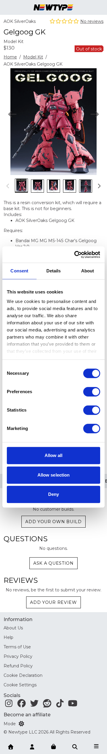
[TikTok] (60, 704)
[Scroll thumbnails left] (8, 186)
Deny (53, 494)
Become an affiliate (27, 715)
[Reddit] (47, 704)
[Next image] (94, 114)
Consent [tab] (19, 270)
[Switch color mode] (21, 724)
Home (10, 57)
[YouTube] (72, 704)
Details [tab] (53, 270)
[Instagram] (9, 704)
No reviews (91, 21)
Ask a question (53, 563)
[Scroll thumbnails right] (99, 186)
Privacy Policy (18, 656)
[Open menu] (96, 746)
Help (8, 637)
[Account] (32, 746)
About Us (13, 628)
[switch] (91, 391)
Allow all (54, 455)
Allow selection (53, 474)
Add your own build (53, 521)
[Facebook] (21, 704)
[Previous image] (12, 114)
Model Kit (33, 57)
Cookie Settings (20, 685)
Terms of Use (17, 647)
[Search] (74, 746)
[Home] (10, 746)
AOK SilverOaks (20, 21)
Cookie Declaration (23, 675)
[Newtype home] (53, 7)
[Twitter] (34, 704)
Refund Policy (18, 666)
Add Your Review (53, 602)
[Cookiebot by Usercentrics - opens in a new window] (75, 254)
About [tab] (87, 270)
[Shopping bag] (53, 747)
